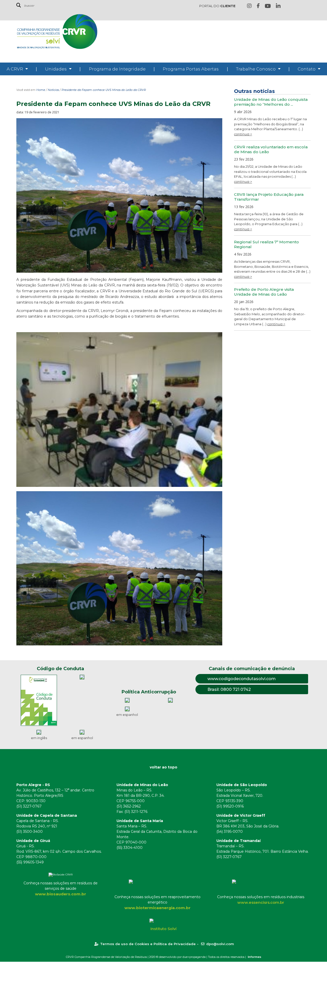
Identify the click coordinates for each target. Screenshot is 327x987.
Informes (254, 957)
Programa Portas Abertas (191, 68)
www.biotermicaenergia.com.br (157, 907)
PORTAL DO (217, 6)
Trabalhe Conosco (256, 68)
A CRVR (15, 68)
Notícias (53, 90)
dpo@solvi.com (220, 944)
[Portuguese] (300, 6)
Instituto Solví (163, 928)
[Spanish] (308, 6)
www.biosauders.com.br (60, 894)
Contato (307, 68)
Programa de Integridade (117, 68)
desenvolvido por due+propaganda (182, 957)
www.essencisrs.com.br (260, 902)
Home (40, 90)
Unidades (56, 68)
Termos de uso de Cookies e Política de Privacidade (148, 944)
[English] (292, 6)
